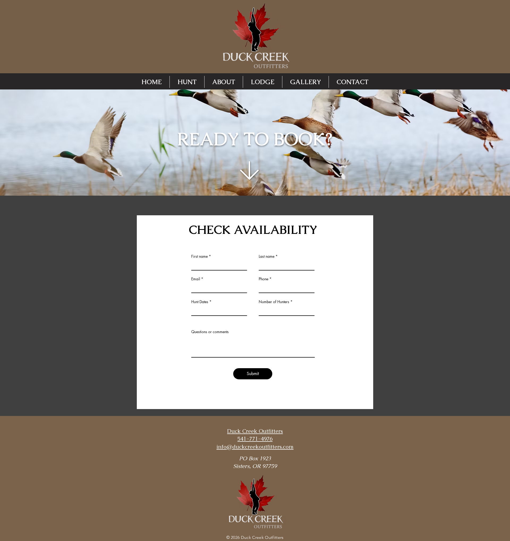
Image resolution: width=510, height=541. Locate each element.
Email (195, 279)
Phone (263, 279)
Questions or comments (210, 332)
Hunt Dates (199, 302)
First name (199, 256)
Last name (266, 256)
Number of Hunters (274, 302)
